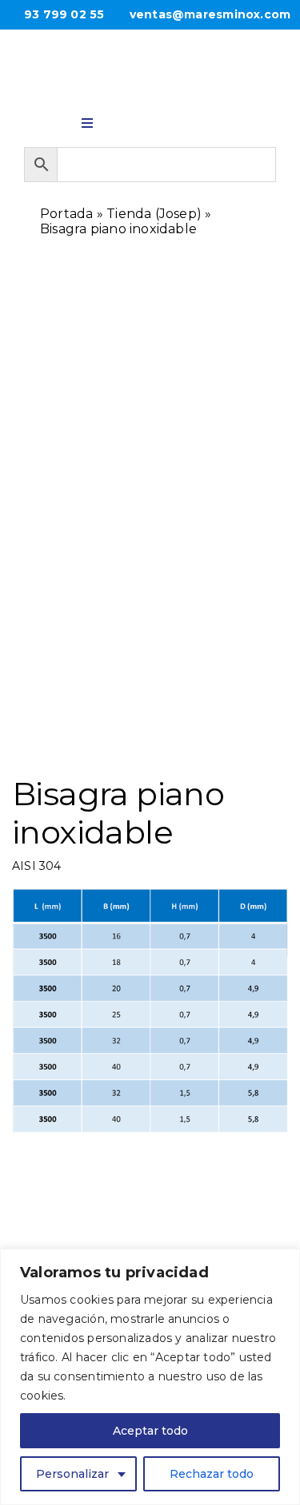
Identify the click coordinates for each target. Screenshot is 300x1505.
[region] (150, 1377)
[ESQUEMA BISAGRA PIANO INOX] (150, 574)
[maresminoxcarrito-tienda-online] (213, 120)
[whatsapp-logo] (129, 119)
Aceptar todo (150, 1431)
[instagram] (171, 119)
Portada (66, 213)
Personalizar (72, 1474)
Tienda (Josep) (154, 213)
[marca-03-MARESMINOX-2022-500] (150, 59)
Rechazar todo (212, 1474)
